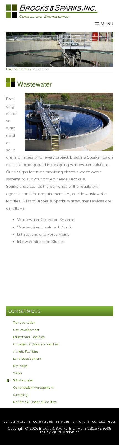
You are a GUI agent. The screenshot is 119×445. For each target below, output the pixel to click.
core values (43, 421)
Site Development (26, 330)
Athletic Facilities (25, 351)
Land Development (27, 358)
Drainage (20, 366)
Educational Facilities (29, 337)
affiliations (81, 421)
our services (23, 69)
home (9, 69)
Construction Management (33, 387)
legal (111, 421)
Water (17, 373)
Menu (106, 23)
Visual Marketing (65, 432)
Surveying (20, 395)
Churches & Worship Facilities (36, 344)
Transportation (24, 322)
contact (98, 421)
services (62, 421)
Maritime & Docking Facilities (35, 402)
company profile (17, 421)
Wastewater (23, 380)
